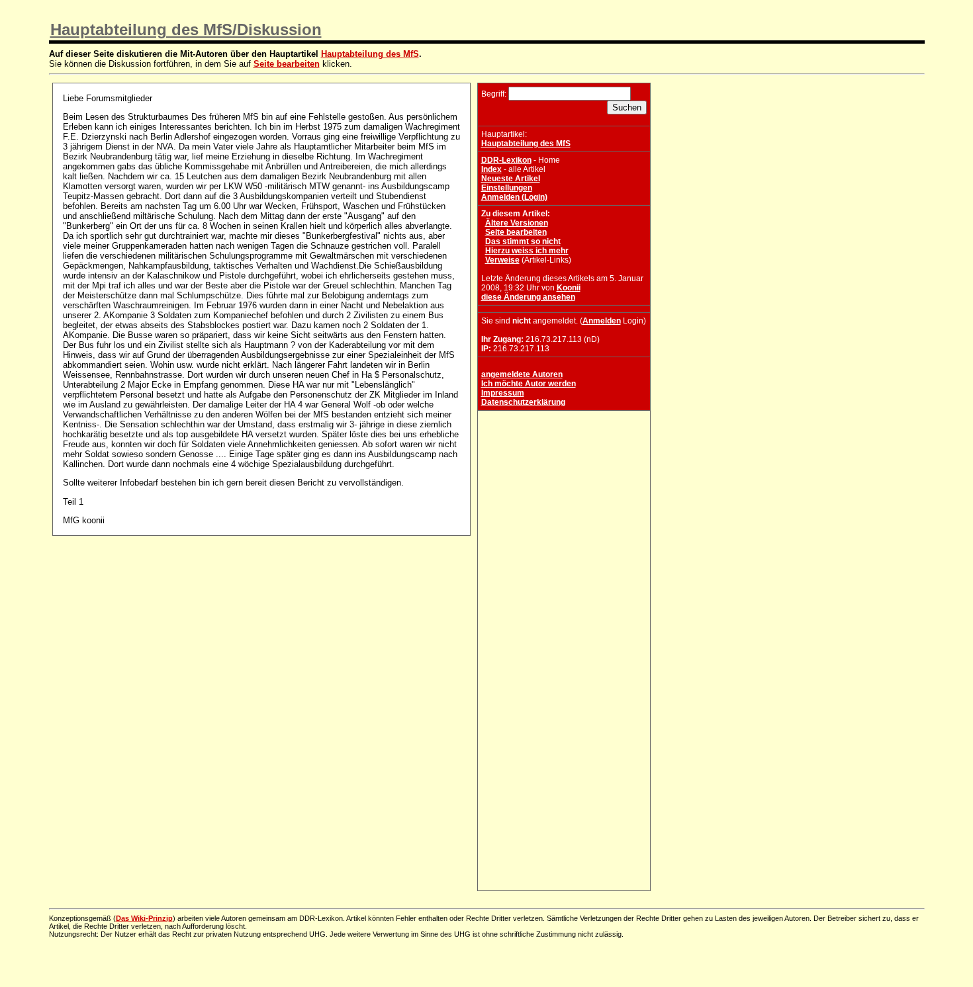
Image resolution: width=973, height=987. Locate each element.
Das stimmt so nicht (523, 241)
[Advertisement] (564, 496)
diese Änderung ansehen (528, 297)
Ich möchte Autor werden (528, 383)
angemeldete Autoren (522, 374)
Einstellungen (506, 188)
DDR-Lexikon (506, 160)
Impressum (502, 393)
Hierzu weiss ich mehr (527, 250)
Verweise (502, 260)
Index (491, 169)
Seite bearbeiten (287, 64)
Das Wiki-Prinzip (144, 918)
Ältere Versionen (516, 223)
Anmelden (601, 320)
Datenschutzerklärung (523, 402)
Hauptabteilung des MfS (370, 54)
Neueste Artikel (510, 178)
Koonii (568, 287)
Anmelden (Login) (514, 197)
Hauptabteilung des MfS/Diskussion (186, 29)
